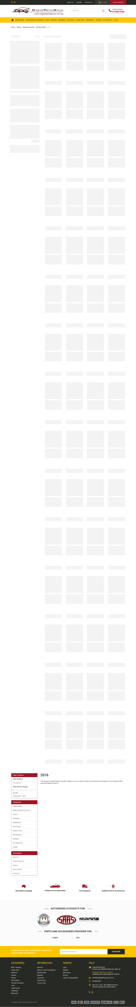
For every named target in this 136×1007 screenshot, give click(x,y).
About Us (16, 857)
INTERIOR (98, 20)
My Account (66, 972)
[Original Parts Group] (37, 10)
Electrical (14, 972)
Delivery (79, 2)
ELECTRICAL (70, 20)
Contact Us (88, 2)
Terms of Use (41, 983)
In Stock (17, 783)
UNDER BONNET (19, 20)
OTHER (116, 20)
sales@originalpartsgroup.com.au (102, 977)
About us (70, 2)
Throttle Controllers (17, 983)
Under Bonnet (15, 988)
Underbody (14, 991)
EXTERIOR (54, 20)
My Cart (65, 975)
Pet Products (15, 980)
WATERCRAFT (90, 20)
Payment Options (18, 861)
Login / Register (118, 2)
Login (64, 967)
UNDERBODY (62, 20)
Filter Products (18, 775)
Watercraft (14, 993)
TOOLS (47, 20)
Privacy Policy (41, 980)
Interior (13, 978)
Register (65, 970)
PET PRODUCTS (107, 20)
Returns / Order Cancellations (46, 970)
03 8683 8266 (96, 981)
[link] (11, 2)
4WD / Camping (16, 967)
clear (23, 796)
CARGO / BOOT (80, 20)
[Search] (103, 10)
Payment (40, 975)
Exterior (13, 975)
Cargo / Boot (15, 970)
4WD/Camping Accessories (35, 20)
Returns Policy (17, 869)
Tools (13, 985)
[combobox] (86, 10)
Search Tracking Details (70, 978)
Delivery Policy (41, 972)
